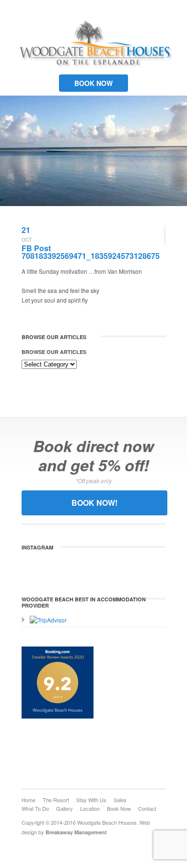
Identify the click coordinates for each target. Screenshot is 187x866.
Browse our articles (54, 351)
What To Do (35, 808)
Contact (147, 808)
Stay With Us (91, 800)
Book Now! (94, 502)
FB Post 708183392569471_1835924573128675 (91, 252)
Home (28, 800)
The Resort (56, 800)
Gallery (64, 808)
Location (90, 808)
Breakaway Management (76, 832)
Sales (120, 800)
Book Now (93, 83)
